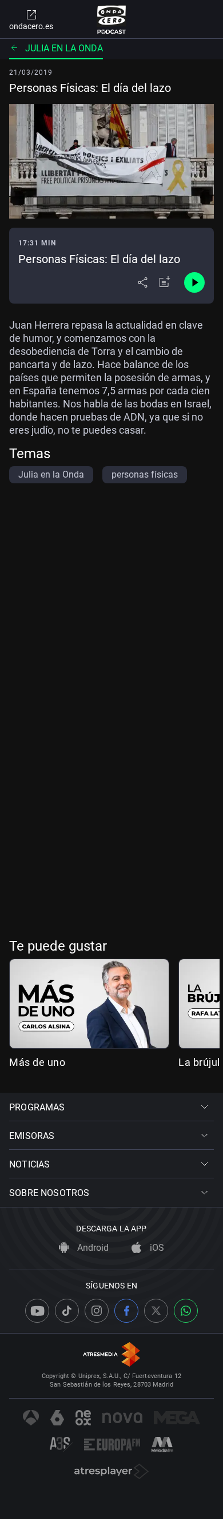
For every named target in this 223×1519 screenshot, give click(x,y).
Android (92, 1247)
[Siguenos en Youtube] (37, 1311)
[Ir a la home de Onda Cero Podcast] (112, 19)
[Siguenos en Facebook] (126, 1311)
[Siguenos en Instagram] (97, 1311)
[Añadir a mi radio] (164, 282)
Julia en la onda (64, 48)
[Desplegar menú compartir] (142, 282)
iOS (156, 1247)
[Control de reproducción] (194, 282)
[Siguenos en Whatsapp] (186, 1311)
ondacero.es (31, 26)
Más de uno (37, 1062)
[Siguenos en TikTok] (67, 1311)
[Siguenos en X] (156, 1311)
